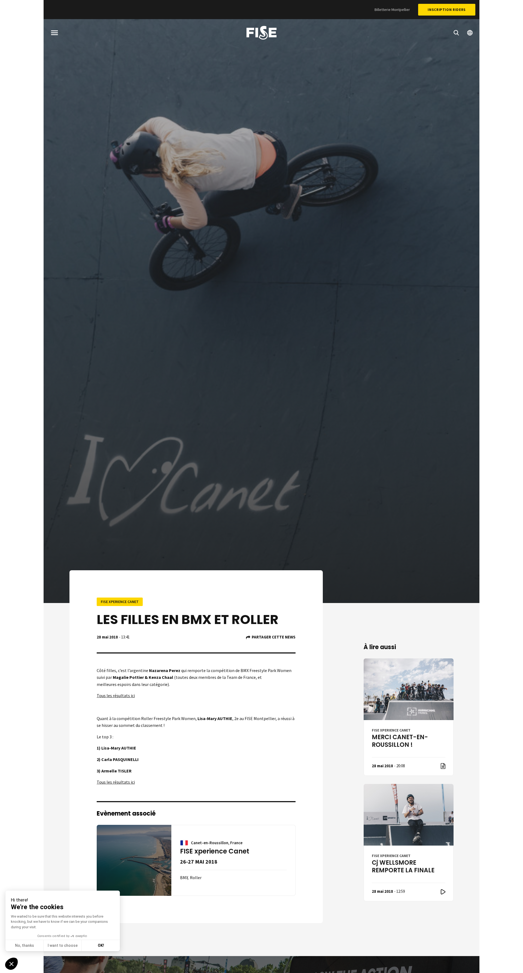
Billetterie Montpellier (392, 9)
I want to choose (63, 945)
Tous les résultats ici (116, 695)
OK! (101, 945)
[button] (11, 963)
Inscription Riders (447, 9)
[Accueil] (261, 33)
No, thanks (24, 945)
